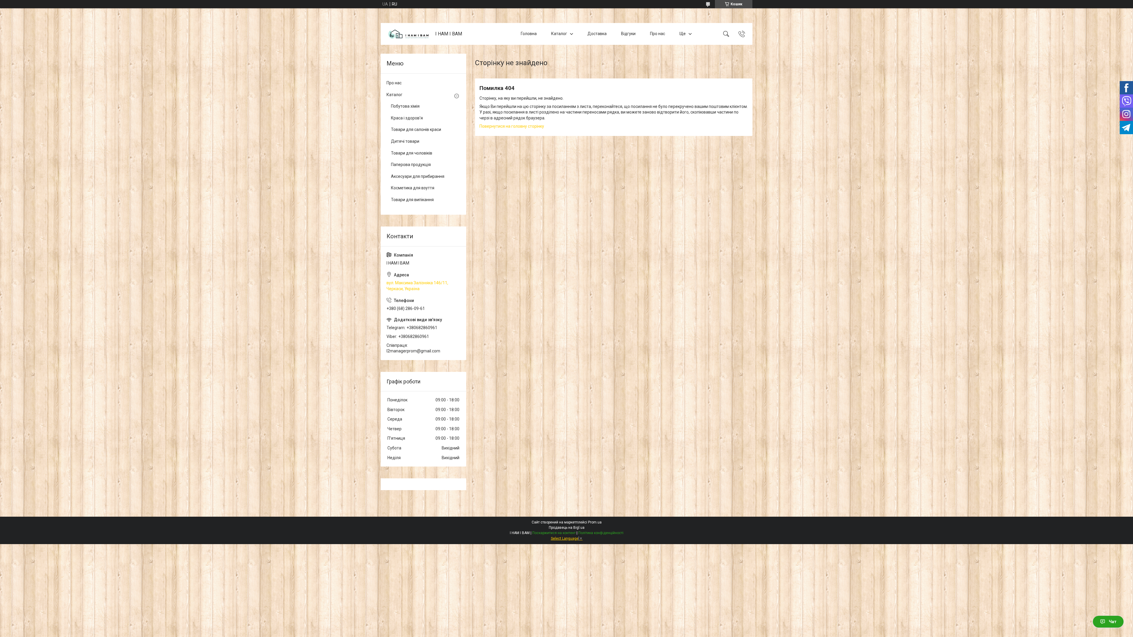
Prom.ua (595, 522)
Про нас (657, 33)
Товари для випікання (412, 199)
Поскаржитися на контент (554, 533)
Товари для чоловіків (411, 153)
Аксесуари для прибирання (417, 176)
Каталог (559, 33)
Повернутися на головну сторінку (511, 126)
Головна (529, 33)
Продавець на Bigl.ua (566, 528)
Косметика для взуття (412, 187)
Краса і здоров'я (407, 118)
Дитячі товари (405, 141)
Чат (1112, 621)
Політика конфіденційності (600, 533)
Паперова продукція (411, 164)
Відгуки (628, 33)
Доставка (597, 33)
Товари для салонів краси (416, 129)
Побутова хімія (405, 106)
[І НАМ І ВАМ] (409, 34)
